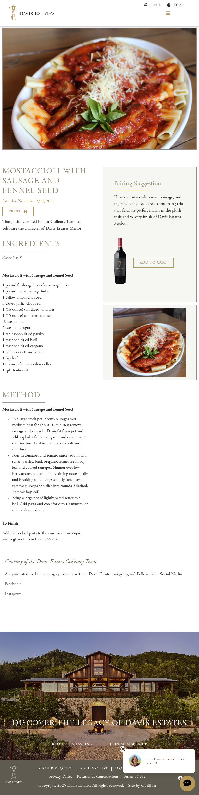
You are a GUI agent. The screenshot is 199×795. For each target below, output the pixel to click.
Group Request (56, 768)
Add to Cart (153, 263)
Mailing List (94, 768)
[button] (168, 13)
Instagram (13, 594)
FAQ (119, 768)
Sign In (155, 5)
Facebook (13, 584)
